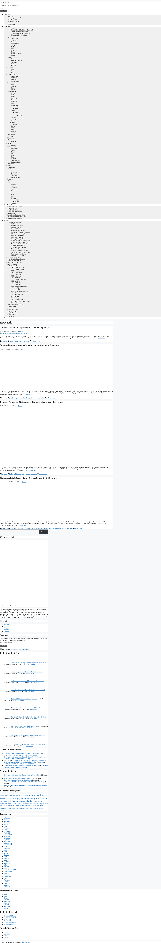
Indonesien (7, 848)
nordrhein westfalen (34, 803)
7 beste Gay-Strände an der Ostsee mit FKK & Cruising (27, 708)
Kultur (6, 856)
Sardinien (14, 62)
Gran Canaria (15, 38)
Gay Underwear (12, 314)
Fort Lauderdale (16, 172)
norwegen (45, 803)
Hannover (14, 101)
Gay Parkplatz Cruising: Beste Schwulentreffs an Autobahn (28, 663)
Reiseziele (7, 26)
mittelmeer (16, 803)
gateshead (12, 398)
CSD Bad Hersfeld (16, 272)
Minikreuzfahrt (49, 528)
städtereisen (33, 398)
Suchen (43, 532)
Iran (12, 153)
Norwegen (10, 138)
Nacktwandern (11, 308)
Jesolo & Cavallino (16, 60)
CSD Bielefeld (15, 271)
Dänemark (10, 83)
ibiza (8, 801)
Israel (12, 155)
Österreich (7, 887)
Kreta (12, 129)
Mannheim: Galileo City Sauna (20, 244)
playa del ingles (18, 805)
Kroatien (10, 67)
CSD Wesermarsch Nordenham (20, 301)
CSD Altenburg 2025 (17, 267)
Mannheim (7, 901)
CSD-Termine (11, 266)
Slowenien (10, 164)
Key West (14, 174)
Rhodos (13, 131)
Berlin (13, 95)
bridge (11, 474)
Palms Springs (15, 177)
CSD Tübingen (15, 298)
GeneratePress (26, 942)
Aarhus (13, 84)
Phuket (17, 201)
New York (14, 175)
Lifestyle (6, 220)
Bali (12, 194)
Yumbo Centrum (16, 53)
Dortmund (18, 107)
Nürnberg (6, 903)
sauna (32, 805)
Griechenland (11, 122)
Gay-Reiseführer (12, 311)
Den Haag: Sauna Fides (14, 260)
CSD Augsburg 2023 (17, 269)
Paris (12, 136)
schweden (37, 805)
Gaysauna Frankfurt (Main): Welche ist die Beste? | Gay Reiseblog (23, 762)
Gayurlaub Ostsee (9, 919)
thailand (41, 808)
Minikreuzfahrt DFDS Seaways (20, 33)
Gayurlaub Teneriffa (10, 917)
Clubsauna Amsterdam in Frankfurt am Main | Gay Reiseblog (22, 765)
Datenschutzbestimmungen (21, 649)
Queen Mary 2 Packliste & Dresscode (22, 30)
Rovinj (13, 71)
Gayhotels (7, 836)
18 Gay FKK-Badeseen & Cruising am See (24, 699)
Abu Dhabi (14, 148)
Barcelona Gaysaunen (13, 257)
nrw (1, 805)
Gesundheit (29, 746)
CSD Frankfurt (15, 281)
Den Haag (14, 79)
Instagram (7, 624)
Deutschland (11, 91)
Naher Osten (11, 147)
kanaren (14, 801)
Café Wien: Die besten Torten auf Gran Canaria (18, 780)
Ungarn (6, 881)
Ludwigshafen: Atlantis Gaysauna (21, 240)
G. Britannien (11, 167)
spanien (11, 807)
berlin (22, 795)
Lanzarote (14, 42)
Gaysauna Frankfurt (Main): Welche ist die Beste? (26, 766)
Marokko (14, 187)
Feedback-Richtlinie (13, 21)
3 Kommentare (78, 528)
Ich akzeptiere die (15, 649)
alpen (6, 795)
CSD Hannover (15, 282)
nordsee (41, 803)
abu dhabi (2, 795)
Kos (12, 128)
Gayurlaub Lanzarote (10, 922)
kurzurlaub (41, 528)
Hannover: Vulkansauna (18, 230)
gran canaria (41, 797)
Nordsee (13, 117)
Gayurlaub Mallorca (10, 916)
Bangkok (17, 199)
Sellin (20, 115)
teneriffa (36, 808)
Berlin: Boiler (15, 224)
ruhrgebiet (27, 805)
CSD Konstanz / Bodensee (19, 286)
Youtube (6, 630)
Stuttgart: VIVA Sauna (17, 255)
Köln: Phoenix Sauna (17, 235)
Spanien (9, 37)
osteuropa (5, 805)
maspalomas (3, 803)
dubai (43, 795)
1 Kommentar (36, 341)
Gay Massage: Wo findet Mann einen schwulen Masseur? (28, 744)
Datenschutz (11, 24)
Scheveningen (15, 81)
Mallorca (13, 45)
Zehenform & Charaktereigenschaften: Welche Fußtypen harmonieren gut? (26, 785)
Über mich (7, 14)
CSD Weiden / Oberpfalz (18, 299)
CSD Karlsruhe (15, 284)
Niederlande (11, 74)
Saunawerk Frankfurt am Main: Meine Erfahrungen (19, 764)
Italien (9, 57)
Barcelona (14, 50)
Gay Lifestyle (31, 664)
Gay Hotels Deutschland (14, 211)
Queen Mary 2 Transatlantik (19, 31)
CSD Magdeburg (16, 289)
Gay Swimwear (12, 313)
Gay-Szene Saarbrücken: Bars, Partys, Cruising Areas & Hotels (24, 754)
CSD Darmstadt (16, 276)
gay (17, 398)
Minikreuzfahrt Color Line (19, 35)
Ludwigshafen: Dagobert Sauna (20, 242)
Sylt (16, 119)
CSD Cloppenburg (16, 274)
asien (14, 795)
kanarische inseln (25, 801)
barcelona (18, 795)
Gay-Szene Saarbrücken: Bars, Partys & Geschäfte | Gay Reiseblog (23, 757)
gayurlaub (30, 798)
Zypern (13, 133)
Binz (20, 114)
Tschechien (7, 880)
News (5, 318)
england (11, 341)
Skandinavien (8, 871)
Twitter (6, 628)
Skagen (13, 89)
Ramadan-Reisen (16, 162)
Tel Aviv (13, 157)
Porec (13, 69)
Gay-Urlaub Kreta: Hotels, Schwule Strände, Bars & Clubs (28, 717)
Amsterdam (14, 76)
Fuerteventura (15, 43)
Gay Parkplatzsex (12, 309)
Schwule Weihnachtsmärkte (15, 304)
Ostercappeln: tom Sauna (18, 254)
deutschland (35, 795)
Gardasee (14, 59)
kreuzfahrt (35, 528)
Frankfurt (14, 98)
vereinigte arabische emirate (6, 810)
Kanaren (13, 55)
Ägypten (13, 150)
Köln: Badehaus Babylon (18, 234)
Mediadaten (10, 16)
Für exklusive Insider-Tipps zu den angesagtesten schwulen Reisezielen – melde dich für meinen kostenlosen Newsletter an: (23, 639)
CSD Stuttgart (15, 296)
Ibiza (12, 48)
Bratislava (14, 141)
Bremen (13, 96)
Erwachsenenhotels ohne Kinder (17, 215)
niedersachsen (25, 803)
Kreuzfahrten (11, 28)
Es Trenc (13, 47)
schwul (27, 398)
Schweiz (9, 165)
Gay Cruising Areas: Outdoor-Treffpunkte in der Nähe (27, 672)
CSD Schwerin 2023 (17, 294)
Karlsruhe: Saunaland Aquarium (20, 232)
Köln (12, 103)
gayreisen (13, 798)
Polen (9, 169)
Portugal (6, 866)
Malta (5, 860)
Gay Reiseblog (4, 2)
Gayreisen (4, 398)
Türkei (9, 143)
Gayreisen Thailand (9, 924)
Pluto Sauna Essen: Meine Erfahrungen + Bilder (25, 726)
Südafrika (14, 189)
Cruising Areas (11, 306)
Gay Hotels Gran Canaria (14, 206)
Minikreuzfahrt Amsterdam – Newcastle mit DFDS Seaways (28, 478)
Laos (12, 196)
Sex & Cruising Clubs (10, 870)
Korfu (13, 126)
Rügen (17, 112)
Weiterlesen (101, 338)
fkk (46, 795)
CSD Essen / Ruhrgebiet (18, 279)
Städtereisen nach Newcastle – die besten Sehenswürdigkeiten (29, 345)
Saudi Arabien (15, 160)
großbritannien (19, 341)
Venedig (13, 65)
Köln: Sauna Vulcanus (17, 237)
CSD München (15, 293)
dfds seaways (21, 528)
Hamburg (14, 100)
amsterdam (14, 528)
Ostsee (13, 110)
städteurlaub (41, 398)
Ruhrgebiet (14, 105)
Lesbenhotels (11, 213)
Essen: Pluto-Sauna (17, 229)
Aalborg (13, 86)
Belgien (6, 824)
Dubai (13, 152)
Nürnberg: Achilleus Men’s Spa (20, 252)
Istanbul (13, 145)
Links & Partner (12, 19)
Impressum (10, 23)
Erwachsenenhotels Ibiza (14, 218)
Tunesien (13, 191)
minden (10, 803)
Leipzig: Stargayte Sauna (18, 239)
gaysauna (21, 798)
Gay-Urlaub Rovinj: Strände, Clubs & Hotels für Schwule (28, 735)
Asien (9, 193)
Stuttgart (6, 905)
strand (17, 808)
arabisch (10, 795)
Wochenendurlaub (66, 528)
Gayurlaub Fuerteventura (11, 921)
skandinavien (3, 808)
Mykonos (14, 124)
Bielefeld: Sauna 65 (17, 225)
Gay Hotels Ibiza (12, 208)
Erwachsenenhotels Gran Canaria (17, 216)
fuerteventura (3, 798)
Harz (12, 121)
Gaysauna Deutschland (14, 222)
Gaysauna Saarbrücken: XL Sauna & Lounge (17, 758)
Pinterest (6, 631)
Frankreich (10, 134)
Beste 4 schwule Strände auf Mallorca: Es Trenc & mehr (27, 681)
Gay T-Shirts (11, 316)
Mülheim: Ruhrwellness (18, 245)
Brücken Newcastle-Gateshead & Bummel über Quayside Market (31, 402)
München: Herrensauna (18, 249)
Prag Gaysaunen (12, 264)
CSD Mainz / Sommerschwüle (20, 291)
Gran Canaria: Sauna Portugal (16, 259)
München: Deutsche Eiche (19, 247)
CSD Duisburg (15, 277)
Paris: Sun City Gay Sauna (15, 262)
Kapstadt (13, 184)
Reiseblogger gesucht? (14, 18)
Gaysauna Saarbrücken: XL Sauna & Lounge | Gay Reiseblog (22, 753)
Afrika (9, 182)
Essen (16, 108)
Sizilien (13, 64)
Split (12, 72)
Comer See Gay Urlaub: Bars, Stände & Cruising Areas (30, 760)
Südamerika (7, 876)
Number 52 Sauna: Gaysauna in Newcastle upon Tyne (25, 327)
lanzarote (40, 801)
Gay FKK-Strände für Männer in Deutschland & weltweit (28, 690)
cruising (27, 795)
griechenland (3, 801)
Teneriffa (13, 40)
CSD (5, 826)
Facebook (7, 626)
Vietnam (13, 203)
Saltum (13, 88)
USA (9, 170)
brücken (16, 474)
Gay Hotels (7, 205)
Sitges (13, 52)
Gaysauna (4, 341)
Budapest (10, 179)
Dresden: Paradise (16, 227)
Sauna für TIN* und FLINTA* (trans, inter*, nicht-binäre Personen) (24, 782)
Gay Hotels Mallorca (13, 210)
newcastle (27, 341)
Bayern (13, 93)
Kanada (6, 853)
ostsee (10, 805)
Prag (8, 180)
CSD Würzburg (15, 303)
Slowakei (10, 140)
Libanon (13, 158)
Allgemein (7, 818)
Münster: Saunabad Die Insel (19, 250)
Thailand (13, 198)
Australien (7, 821)
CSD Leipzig (15, 288)
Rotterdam (14, 78)
